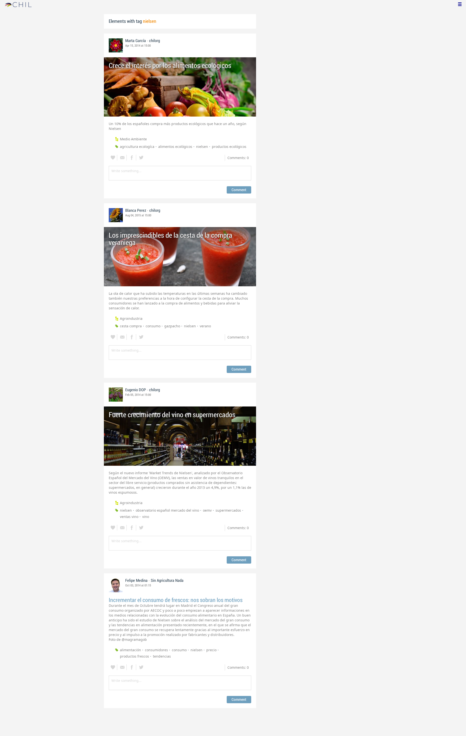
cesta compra (131, 326)
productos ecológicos (229, 146)
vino (145, 516)
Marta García (135, 41)
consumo (153, 326)
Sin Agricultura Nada (167, 580)
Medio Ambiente (133, 139)
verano (205, 326)
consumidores (156, 650)
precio (211, 650)
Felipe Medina (136, 580)
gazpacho (172, 326)
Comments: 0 (238, 157)
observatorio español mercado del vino (167, 510)
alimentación (130, 650)
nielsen (202, 146)
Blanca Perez (135, 210)
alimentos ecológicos (175, 146)
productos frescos (134, 656)
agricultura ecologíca (137, 146)
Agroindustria (131, 318)
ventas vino (129, 516)
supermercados (228, 510)
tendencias (162, 656)
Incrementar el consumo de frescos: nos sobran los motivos (175, 600)
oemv (207, 510)
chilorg (154, 41)
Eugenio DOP (135, 390)
